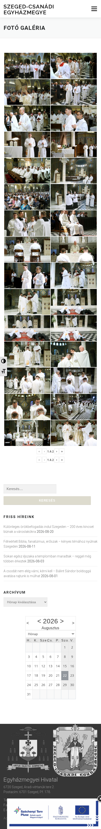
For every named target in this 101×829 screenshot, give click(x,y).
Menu (94, 9)
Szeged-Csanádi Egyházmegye (29, 9)
